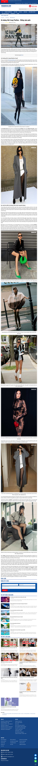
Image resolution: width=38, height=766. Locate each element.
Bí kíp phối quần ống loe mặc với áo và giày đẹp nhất (9, 678)
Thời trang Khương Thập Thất (24, 647)
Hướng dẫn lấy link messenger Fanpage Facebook (18, 603)
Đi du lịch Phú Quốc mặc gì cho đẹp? (16, 616)
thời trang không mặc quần (16, 713)
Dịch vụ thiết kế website (18, 722)
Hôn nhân (11, 744)
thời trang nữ (4, 714)
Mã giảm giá (26, 3)
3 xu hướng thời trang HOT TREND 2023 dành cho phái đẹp (27, 662)
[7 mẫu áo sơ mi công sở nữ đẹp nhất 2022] (28, 672)
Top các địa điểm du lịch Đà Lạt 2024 (16, 610)
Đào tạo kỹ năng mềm (23, 741)
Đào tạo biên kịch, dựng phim (19, 732)
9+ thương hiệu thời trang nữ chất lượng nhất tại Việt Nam (27, 692)
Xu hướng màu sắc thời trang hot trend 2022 (8, 706)
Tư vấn (30, 3)
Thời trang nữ (12, 17)
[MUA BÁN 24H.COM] (6, 6)
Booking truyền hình (4, 1)
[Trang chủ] (2, 12)
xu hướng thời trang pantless (6, 713)
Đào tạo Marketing (3, 739)
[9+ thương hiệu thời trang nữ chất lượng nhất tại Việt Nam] (28, 686)
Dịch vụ (23, 3)
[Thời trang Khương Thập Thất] (28, 642)
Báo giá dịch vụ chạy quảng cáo (5, 729)
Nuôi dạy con (3, 744)
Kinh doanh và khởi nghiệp (14, 741)
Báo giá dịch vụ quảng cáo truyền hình (6, 721)
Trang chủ (2, 17)
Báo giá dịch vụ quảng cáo (5, 725)
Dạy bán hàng (3, 742)
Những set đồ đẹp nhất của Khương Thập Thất (9, 647)
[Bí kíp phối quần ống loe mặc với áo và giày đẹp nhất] (10, 672)
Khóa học (2, 737)
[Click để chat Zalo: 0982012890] (35, 758)
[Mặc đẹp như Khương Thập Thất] (10, 657)
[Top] (36, 764)
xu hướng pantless (26, 713)
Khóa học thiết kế (3, 741)
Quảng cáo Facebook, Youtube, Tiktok (20, 733)
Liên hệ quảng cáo (34, 3)
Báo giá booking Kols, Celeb (5, 722)
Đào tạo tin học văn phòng (23, 739)
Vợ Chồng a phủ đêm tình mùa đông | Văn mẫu (18, 597)
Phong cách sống (22, 742)
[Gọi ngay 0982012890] (35, 761)
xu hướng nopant (32, 713)
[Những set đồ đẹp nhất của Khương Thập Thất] (10, 642)
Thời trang (7, 17)
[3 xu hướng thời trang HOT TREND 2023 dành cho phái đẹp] (28, 657)
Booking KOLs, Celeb (18, 730)
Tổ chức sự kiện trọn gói (18, 729)
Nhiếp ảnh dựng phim (23, 744)
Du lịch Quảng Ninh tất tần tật (15, 623)
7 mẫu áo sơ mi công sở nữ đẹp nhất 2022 (26, 677)
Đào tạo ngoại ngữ (13, 739)
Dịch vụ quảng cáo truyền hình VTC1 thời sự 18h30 (16, 0)
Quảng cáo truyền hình (18, 721)
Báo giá (2, 719)
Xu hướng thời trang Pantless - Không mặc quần (15, 20)
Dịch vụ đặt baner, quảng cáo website (20, 726)
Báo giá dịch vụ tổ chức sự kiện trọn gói (7, 726)
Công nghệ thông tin (13, 742)
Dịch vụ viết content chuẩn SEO (20, 725)
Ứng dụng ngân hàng (5, 13)
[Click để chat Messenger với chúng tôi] (35, 755)
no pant (22, 713)
